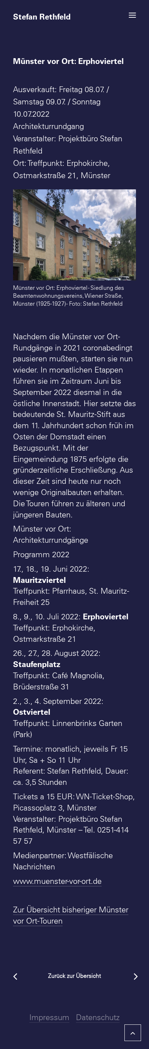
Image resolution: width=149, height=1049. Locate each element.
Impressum (49, 1017)
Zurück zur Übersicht (74, 975)
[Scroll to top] (132, 1032)
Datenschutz (98, 1017)
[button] (132, 15)
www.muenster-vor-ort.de (57, 881)
